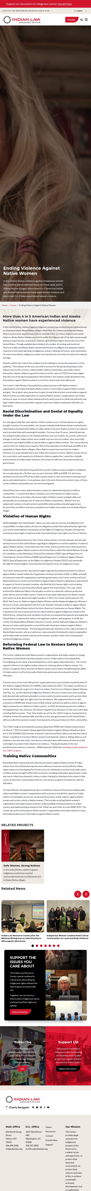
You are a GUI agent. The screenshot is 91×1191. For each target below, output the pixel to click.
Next (86, 894)
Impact (49, 1127)
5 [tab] (49, 945)
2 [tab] (37, 945)
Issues (13, 305)
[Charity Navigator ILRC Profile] (17, 1107)
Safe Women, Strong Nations (22, 865)
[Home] (21, 20)
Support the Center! (68, 1069)
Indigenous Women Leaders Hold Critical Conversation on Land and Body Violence (67, 937)
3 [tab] (41, 945)
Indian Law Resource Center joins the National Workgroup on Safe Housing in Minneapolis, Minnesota (21, 938)
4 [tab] (45, 945)
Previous (77, 894)
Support (49, 1144)
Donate (71, 19)
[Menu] (86, 19)
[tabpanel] (23, 922)
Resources (50, 1131)
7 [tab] (58, 945)
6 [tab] (54, 945)
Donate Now (65, 3)
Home (5, 305)
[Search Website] (81, 19)
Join (22, 1069)
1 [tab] (32, 945)
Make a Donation (19, 1012)
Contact (49, 1135)
